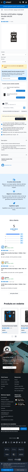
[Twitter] (9, 442)
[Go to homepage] (7, 2)
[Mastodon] (17, 442)
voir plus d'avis (14, 293)
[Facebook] (6, 442)
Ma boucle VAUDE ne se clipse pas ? (11, 111)
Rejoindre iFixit (20, 118)
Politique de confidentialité (7, 401)
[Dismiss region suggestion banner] (26, 463)
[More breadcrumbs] (2, 10)
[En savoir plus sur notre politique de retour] (18, 135)
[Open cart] (23, 2)
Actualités (17, 382)
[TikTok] (3, 442)
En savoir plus (9, 367)
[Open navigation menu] (1, 2)
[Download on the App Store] (20, 399)
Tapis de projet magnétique (13, 87)
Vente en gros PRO (19, 386)
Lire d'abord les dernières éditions (10, 431)
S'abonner (23, 428)
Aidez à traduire (13, 438)
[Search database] (20, 2)
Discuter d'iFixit (4, 384)
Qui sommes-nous (5, 379)
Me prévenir (22, 78)
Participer (17, 384)
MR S (6, 246)
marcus (6, 262)
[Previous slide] (12, 336)
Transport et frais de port (7, 410)
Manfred (7, 277)
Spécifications (4, 155)
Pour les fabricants (19, 390)
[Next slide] (15, 336)
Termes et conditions (6, 404)
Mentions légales (5, 399)
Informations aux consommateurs (5, 413)
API (2, 388)
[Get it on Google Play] (20, 404)
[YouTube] (14, 442)
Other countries (20, 470)
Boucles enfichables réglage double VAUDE (14, 9)
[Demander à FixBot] (24, 108)
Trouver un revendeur (20, 388)
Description (4, 140)
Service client (4, 382)
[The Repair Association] (25, 442)
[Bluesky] (19, 442)
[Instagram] (11, 442)
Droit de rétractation (5, 406)
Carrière (3, 386)
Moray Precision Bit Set (12, 94)
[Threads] (22, 442)
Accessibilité (4, 397)
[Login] (26, 2)
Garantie (3, 408)
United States (6, 470)
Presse (16, 379)
